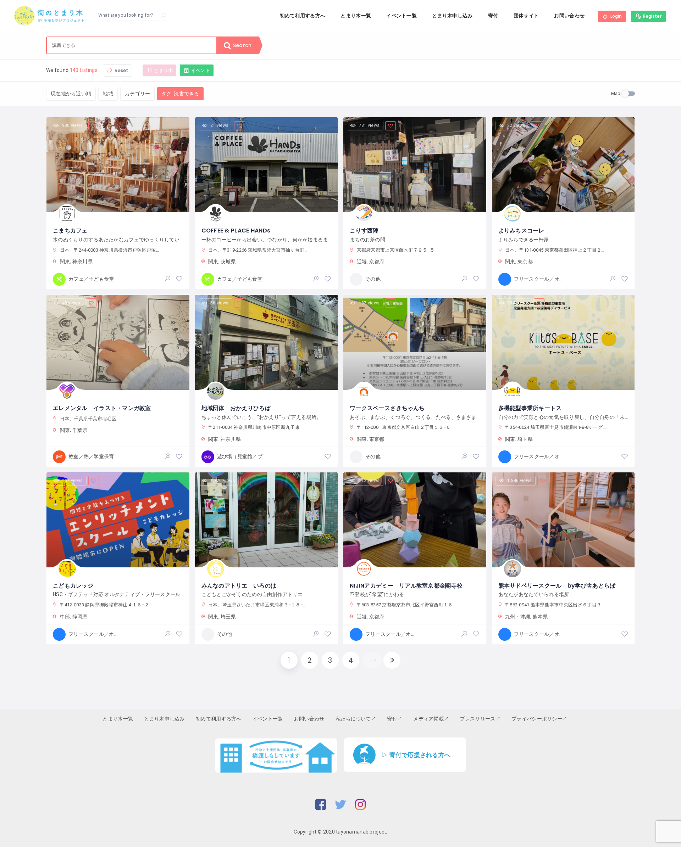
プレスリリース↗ (480, 719)
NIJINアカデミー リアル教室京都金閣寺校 (406, 586)
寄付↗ (394, 719)
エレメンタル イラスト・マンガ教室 (102, 408)
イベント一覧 (401, 15)
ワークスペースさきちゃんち (387, 408)
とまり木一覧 (355, 15)
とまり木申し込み (452, 15)
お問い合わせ (569, 15)
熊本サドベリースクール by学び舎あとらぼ (557, 586)
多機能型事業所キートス (530, 408)
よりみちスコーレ (521, 230)
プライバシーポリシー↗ (539, 719)
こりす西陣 (364, 230)
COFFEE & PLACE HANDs (236, 230)
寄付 (493, 15)
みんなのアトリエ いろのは (239, 586)
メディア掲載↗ (431, 719)
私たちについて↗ (356, 719)
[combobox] (131, 45)
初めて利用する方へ (303, 15)
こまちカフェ (70, 230)
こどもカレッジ (73, 586)
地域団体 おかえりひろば (236, 408)
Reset (121, 70)
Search (241, 45)
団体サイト (526, 15)
